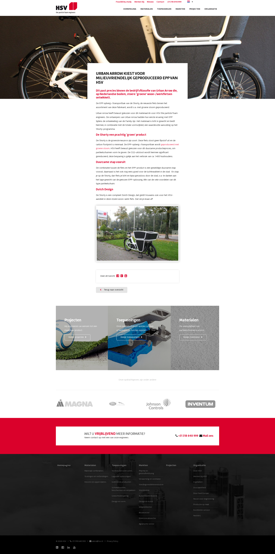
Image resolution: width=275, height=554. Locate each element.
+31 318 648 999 (174, 2)
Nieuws (150, 2)
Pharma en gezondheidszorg (146, 472)
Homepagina (129, 9)
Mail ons (207, 436)
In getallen (198, 482)
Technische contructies (122, 471)
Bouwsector (144, 513)
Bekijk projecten (76, 337)
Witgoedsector (145, 507)
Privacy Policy (112, 541)
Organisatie (210, 9)
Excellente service (201, 510)
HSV (66, 8)
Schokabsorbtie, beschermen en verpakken (123, 489)
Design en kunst (146, 501)
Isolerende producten (121, 482)
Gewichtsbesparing (120, 496)
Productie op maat (201, 504)
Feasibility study (123, 2)
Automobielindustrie (148, 496)
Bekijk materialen (191, 337)
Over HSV (197, 471)
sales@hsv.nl (97, 541)
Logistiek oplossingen (121, 476)
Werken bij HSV (200, 476)
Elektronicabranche (147, 518)
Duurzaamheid (199, 488)
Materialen (147, 9)
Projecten (194, 9)
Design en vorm (118, 501)
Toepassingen (164, 9)
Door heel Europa (201, 493)
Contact (160, 2)
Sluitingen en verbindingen (96, 476)
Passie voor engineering (203, 499)
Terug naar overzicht (113, 290)
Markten (180, 9)
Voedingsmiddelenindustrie (151, 485)
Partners (197, 516)
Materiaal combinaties (94, 471)
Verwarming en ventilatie (150, 479)
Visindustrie (144, 490)
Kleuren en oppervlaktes (95, 482)
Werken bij (139, 2)
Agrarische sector (146, 524)
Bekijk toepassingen (130, 337)
